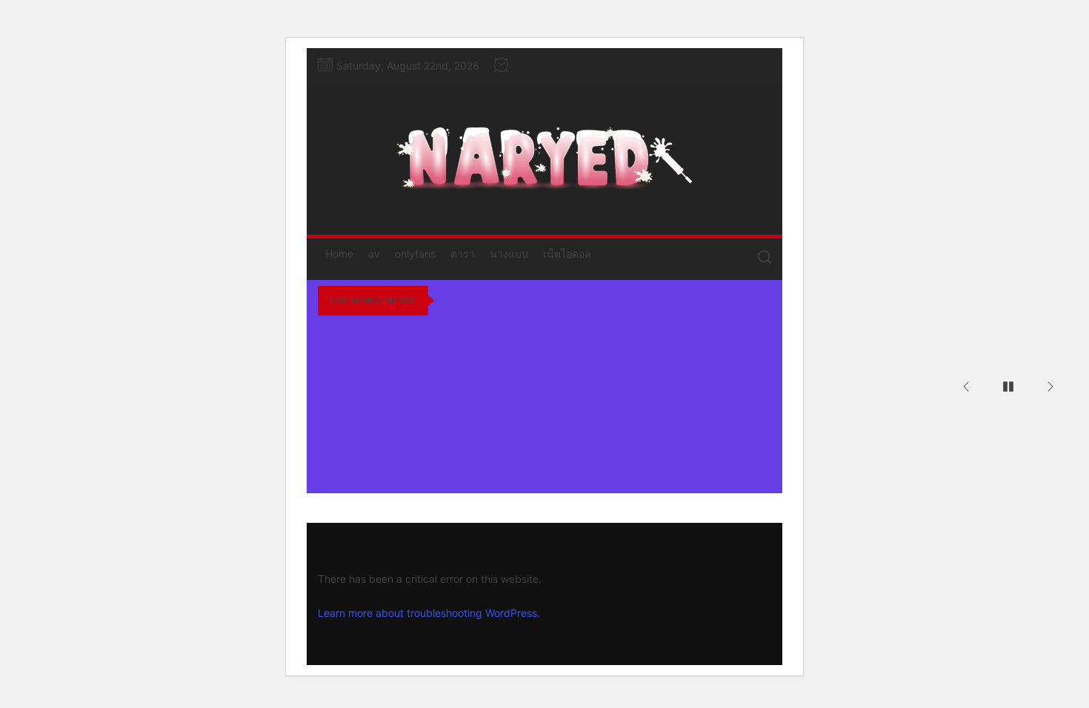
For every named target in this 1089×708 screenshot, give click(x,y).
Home (339, 253)
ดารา (462, 253)
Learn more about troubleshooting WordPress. (429, 613)
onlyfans (415, 253)
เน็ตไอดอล (567, 253)
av (374, 253)
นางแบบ (509, 253)
